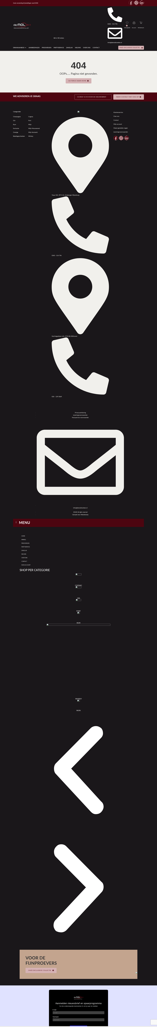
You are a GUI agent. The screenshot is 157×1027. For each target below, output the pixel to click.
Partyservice (25, 547)
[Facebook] (131, 2)
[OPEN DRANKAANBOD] (25, 48)
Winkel (23, 539)
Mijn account (117, 124)
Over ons (116, 116)
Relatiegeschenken (19, 136)
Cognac (30, 116)
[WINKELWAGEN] (141, 23)
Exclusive (16, 128)
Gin (14, 120)
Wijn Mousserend (34, 128)
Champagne (17, 116)
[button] (78, 770)
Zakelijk (24, 550)
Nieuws (23, 554)
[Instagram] (136, 2)
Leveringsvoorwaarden (120, 132)
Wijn (29, 124)
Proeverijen (25, 543)
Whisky (30, 136)
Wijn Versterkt (33, 132)
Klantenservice (118, 112)
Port (29, 120)
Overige (15, 132)
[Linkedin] (141, 2)
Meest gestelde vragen (120, 128)
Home (23, 536)
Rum (14, 124)
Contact (116, 120)
